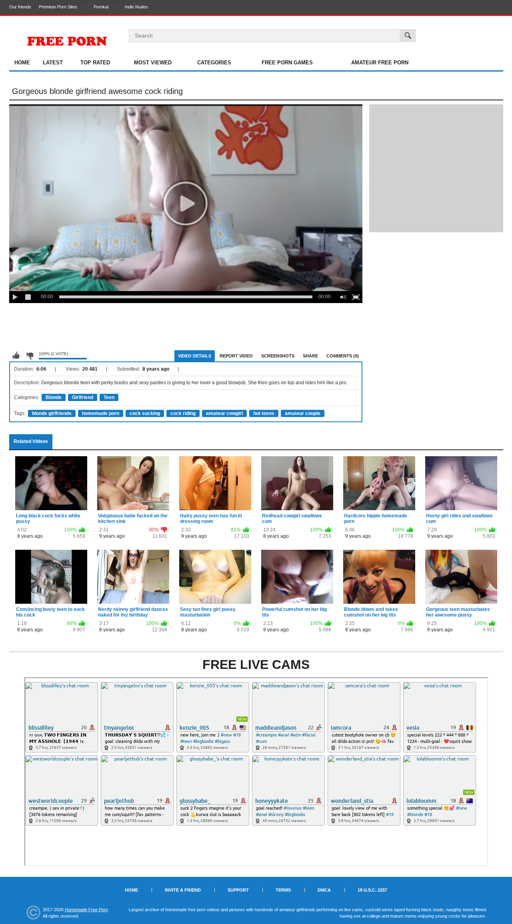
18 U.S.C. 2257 (372, 890)
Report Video (236, 355)
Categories (214, 63)
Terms (283, 890)
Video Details (194, 355)
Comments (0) (342, 355)
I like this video (16, 355)
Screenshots (277, 355)
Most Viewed (153, 63)
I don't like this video (29, 355)
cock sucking (145, 413)
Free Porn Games (287, 63)
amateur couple (302, 413)
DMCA (324, 890)
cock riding (183, 413)
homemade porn (100, 413)
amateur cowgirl (224, 413)
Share (310, 355)
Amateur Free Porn (379, 63)
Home (22, 63)
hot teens (263, 413)
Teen (109, 397)
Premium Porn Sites (58, 6)
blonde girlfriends (52, 413)
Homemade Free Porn (86, 909)
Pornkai (101, 6)
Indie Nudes (136, 6)
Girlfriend (82, 397)
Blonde (54, 397)
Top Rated (95, 63)
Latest (53, 63)
